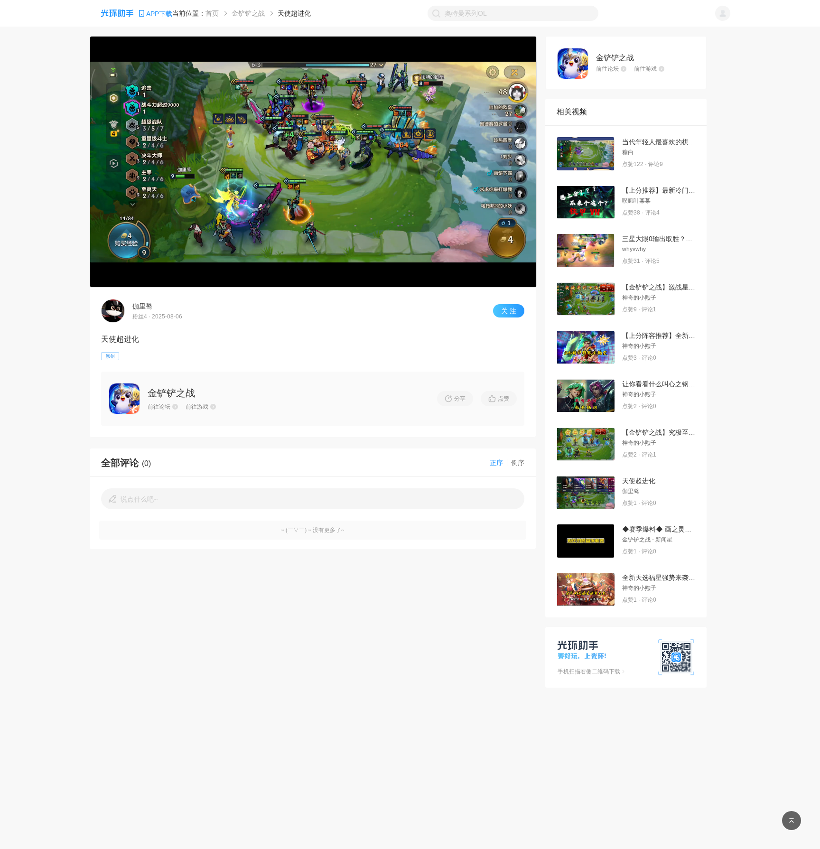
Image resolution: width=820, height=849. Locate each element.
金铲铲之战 (248, 13)
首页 (212, 13)
